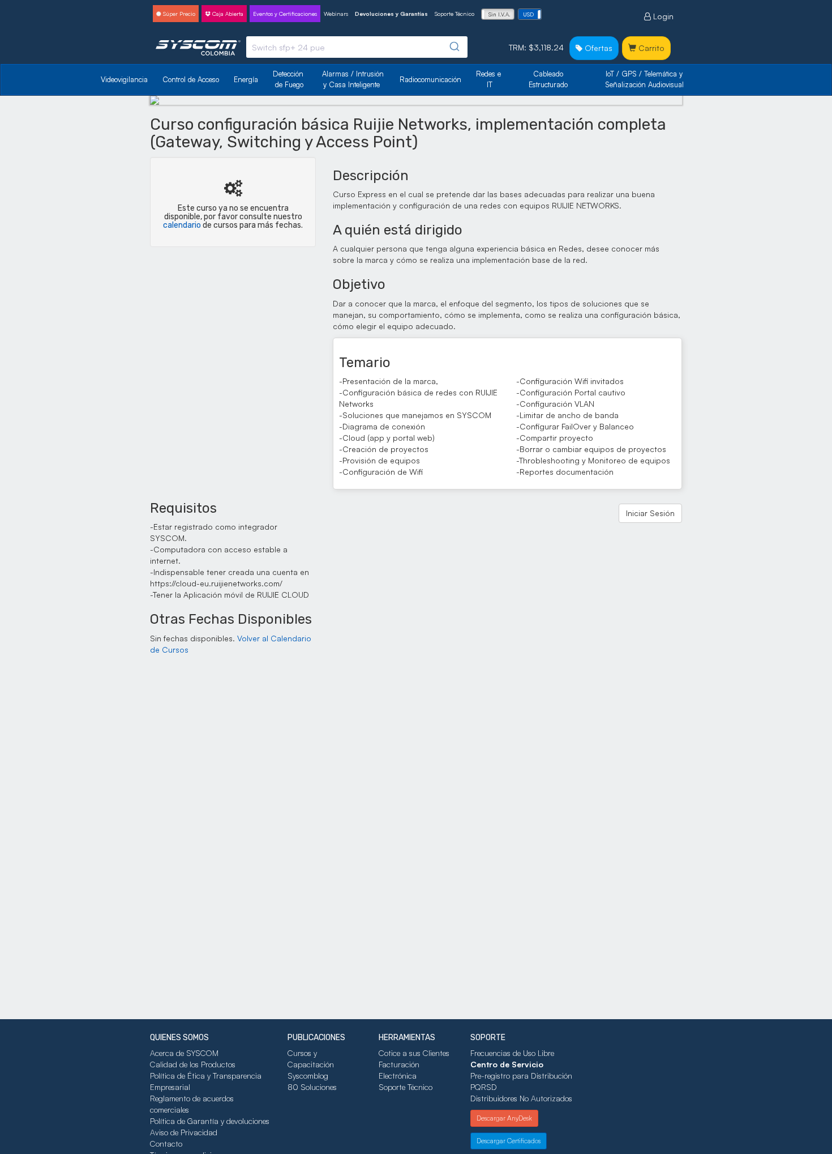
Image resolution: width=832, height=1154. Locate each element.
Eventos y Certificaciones (285, 13)
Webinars (336, 13)
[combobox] (357, 47)
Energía (246, 79)
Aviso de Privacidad (183, 1132)
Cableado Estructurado (548, 79)
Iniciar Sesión (650, 513)
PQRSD (483, 1087)
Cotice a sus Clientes (414, 1053)
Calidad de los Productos (192, 1064)
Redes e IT (488, 79)
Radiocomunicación (430, 79)
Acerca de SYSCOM (184, 1053)
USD (528, 14)
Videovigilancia (124, 79)
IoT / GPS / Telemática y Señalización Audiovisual (645, 79)
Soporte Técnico (454, 13)
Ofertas (597, 48)
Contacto (166, 1143)
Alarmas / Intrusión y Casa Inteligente (354, 79)
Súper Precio (178, 13)
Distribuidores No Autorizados (521, 1098)
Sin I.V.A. (499, 14)
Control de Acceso (190, 79)
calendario (182, 225)
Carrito (650, 48)
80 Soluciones (312, 1087)
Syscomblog (308, 1075)
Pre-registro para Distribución (521, 1075)
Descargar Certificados (509, 1140)
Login (662, 16)
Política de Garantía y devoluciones (209, 1121)
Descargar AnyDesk (504, 1118)
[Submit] (453, 47)
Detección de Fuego (289, 79)
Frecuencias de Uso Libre (512, 1053)
